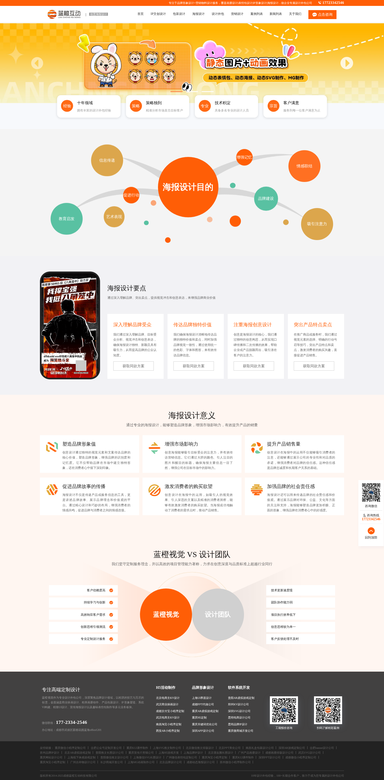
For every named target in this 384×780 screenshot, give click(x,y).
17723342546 (333, 3)
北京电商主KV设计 (168, 697)
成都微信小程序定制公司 (300, 757)
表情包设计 (245, 2)
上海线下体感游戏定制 (81, 757)
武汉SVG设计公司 (309, 752)
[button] (347, 63)
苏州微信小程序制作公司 (235, 762)
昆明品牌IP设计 (237, 724)
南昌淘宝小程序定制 (168, 724)
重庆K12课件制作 (137, 747)
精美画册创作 (90, 702)
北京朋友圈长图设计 (220, 752)
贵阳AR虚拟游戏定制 (241, 697)
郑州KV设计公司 (238, 704)
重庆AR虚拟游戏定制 (205, 711)
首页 (140, 13)
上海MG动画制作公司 (141, 762)
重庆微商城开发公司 (240, 730)
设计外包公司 (303, 2)
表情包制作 (105, 707)
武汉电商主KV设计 (168, 717)
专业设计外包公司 (70, 697)
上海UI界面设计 (202, 697)
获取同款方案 (133, 366)
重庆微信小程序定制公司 (70, 747)
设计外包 (218, 13)
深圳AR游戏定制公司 (292, 747)
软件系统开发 (239, 688)
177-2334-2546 (71, 722)
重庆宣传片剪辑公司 (141, 752)
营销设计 (237, 13)
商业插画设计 (70, 702)
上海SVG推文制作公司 (167, 747)
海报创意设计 (257, 324)
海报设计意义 (192, 415)
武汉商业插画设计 (167, 704)
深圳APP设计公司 (203, 730)
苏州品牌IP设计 (49, 752)
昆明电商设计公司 (239, 717)
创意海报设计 (98, 14)
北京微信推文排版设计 (200, 747)
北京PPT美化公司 (230, 747)
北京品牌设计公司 (170, 762)
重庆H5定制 (199, 717)
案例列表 (256, 13)
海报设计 (273, 2)
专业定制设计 (90, 638)
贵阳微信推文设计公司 (114, 757)
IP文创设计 (158, 13)
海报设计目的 (188, 186)
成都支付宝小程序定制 (170, 711)
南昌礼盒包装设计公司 (260, 747)
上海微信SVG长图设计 (147, 757)
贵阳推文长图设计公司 (110, 752)
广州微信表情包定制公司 (181, 757)
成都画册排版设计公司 (279, 752)
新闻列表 (276, 13)
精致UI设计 (60, 707)
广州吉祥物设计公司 (83, 762)
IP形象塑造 (128, 702)
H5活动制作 (165, 688)
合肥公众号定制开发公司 (106, 747)
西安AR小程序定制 (168, 730)
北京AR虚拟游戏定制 (77, 752)
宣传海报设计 (78, 707)
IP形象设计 (260, 2)
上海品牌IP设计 (193, 752)
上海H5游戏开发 (169, 752)
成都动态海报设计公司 (201, 762)
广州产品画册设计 (249, 752)
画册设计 (232, 2)
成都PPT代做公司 (203, 704)
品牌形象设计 (203, 688)
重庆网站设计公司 (51, 757)
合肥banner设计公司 (322, 747)
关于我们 (295, 13)
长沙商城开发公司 (111, 762)
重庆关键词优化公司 (204, 724)
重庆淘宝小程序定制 (214, 757)
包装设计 (179, 13)
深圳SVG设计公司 (239, 711)
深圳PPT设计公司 (270, 757)
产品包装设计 (110, 702)
